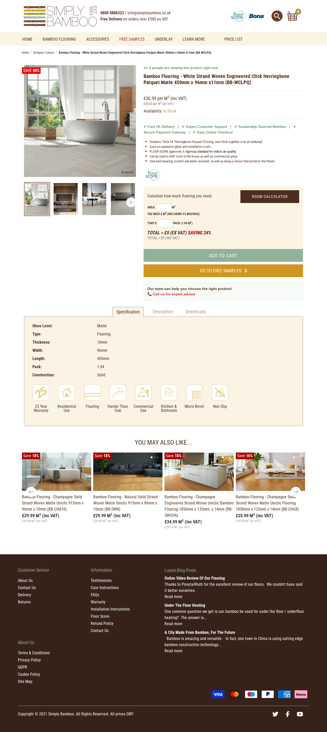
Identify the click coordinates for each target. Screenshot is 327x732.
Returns (24, 602)
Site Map (25, 681)
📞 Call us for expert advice (171, 294)
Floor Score (100, 616)
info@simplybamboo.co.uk (149, 12)
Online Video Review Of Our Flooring (195, 578)
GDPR (22, 667)
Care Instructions (105, 587)
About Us (25, 580)
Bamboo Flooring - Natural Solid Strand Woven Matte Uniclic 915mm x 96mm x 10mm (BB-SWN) (125, 503)
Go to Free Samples (220, 270)
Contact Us (27, 587)
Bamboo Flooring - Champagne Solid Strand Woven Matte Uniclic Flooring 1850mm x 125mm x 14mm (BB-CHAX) (267, 503)
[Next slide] (296, 492)
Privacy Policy (29, 660)
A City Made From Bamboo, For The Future (200, 632)
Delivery (24, 594)
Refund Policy (102, 623)
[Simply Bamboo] (60, 15)
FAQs (95, 594)
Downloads (196, 311)
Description (163, 311)
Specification (128, 311)
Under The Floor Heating (185, 605)
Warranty (98, 602)
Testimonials (101, 580)
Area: (151, 207)
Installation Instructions (110, 609)
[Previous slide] (31, 492)
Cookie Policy (29, 674)
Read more (173, 596)
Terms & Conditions (34, 652)
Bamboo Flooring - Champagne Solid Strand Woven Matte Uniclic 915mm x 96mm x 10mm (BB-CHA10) (53, 503)
